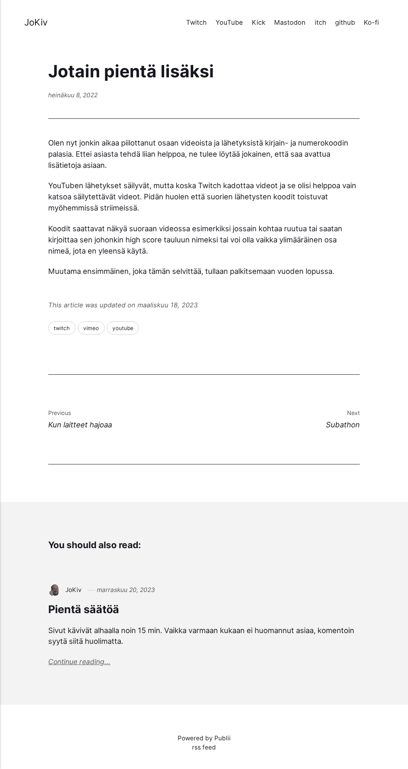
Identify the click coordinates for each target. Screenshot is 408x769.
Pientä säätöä (83, 609)
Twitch (196, 22)
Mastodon (290, 22)
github (345, 22)
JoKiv (36, 22)
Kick (258, 22)
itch (320, 22)
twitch (62, 328)
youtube (122, 328)
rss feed (204, 747)
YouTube (229, 22)
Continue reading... (79, 661)
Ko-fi (371, 22)
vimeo (91, 328)
